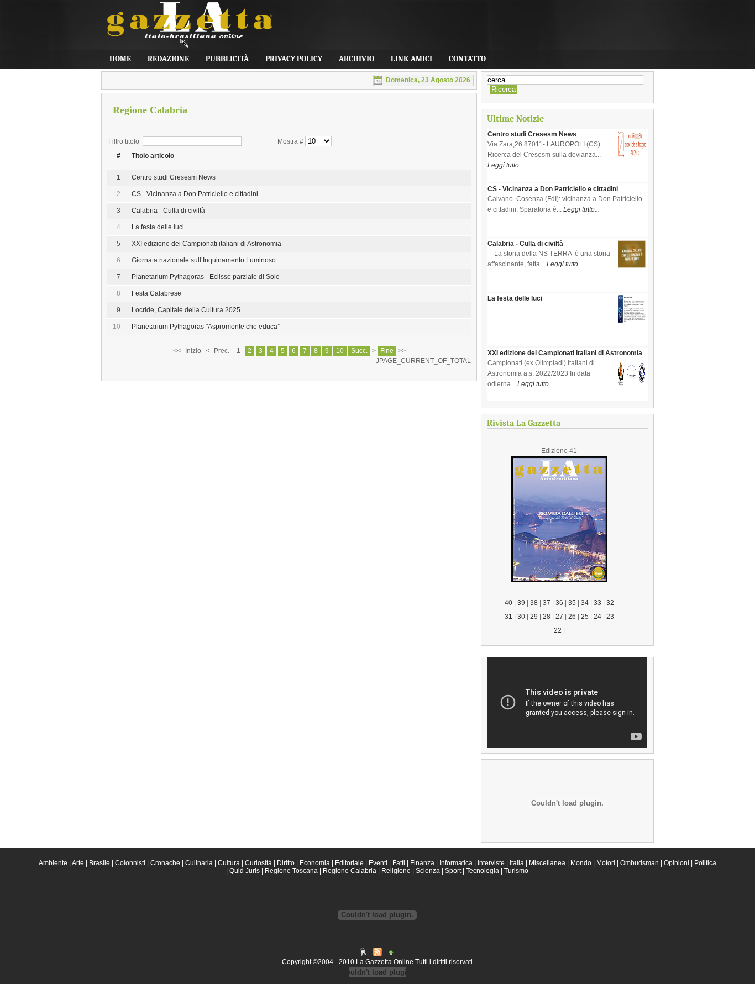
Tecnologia (482, 871)
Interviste (491, 863)
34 (585, 603)
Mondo (580, 863)
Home (120, 59)
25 (585, 616)
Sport (453, 871)
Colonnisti (130, 863)
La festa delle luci (158, 227)
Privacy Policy (293, 59)
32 (610, 603)
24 (597, 616)
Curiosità (258, 863)
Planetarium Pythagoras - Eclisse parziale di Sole (206, 277)
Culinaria (199, 863)
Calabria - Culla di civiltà (168, 210)
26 (572, 616)
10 (340, 351)
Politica (705, 863)
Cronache (165, 863)
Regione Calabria (349, 871)
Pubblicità (227, 59)
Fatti (398, 863)
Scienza (428, 871)
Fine (387, 351)
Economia (315, 863)
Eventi (378, 863)
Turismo (516, 871)
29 (534, 616)
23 (610, 616)
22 (558, 630)
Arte (78, 863)
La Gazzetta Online (184, 30)
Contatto (467, 59)
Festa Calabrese (156, 293)
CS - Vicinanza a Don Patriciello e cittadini (195, 194)
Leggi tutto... (505, 165)
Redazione (168, 59)
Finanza (422, 863)
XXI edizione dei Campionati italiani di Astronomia (206, 244)
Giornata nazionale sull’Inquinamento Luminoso (204, 260)
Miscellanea (547, 863)
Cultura (229, 863)
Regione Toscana (291, 871)
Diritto (286, 863)
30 (521, 616)
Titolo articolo (153, 156)
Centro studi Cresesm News (174, 177)
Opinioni (676, 863)
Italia (517, 863)
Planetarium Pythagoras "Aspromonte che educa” (206, 326)
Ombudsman (639, 863)
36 (559, 603)
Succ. (359, 351)
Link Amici (411, 59)
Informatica (456, 863)
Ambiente (53, 863)
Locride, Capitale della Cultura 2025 (186, 310)
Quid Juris (244, 871)
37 (546, 603)
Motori (605, 863)
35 (572, 603)
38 (534, 603)
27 (559, 616)
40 (508, 603)
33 (597, 603)
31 (508, 616)
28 (546, 616)
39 (521, 603)
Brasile (99, 863)
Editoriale (349, 863)
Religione (396, 871)
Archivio (356, 59)
